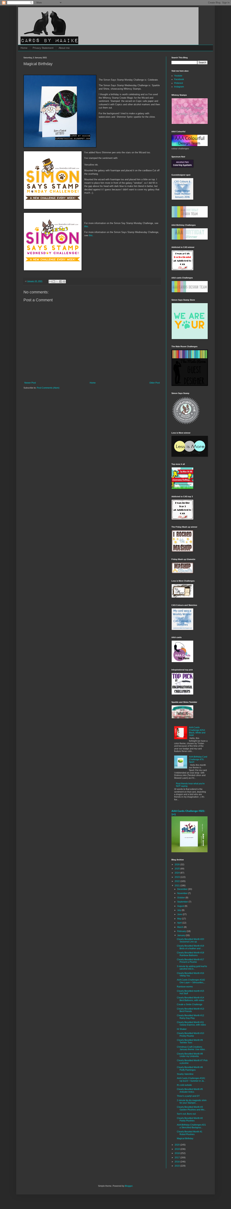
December (182, 889)
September (183, 901)
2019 (177, 1149)
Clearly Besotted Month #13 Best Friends (190, 1010)
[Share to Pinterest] (64, 281)
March (180, 927)
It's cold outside (184, 1085)
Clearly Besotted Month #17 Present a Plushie (190, 960)
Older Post (154, 383)
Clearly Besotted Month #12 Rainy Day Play (190, 1016)
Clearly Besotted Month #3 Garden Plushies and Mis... (191, 1108)
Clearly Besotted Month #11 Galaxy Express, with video (191, 1023)
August (181, 906)
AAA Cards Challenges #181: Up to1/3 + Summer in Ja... (191, 1079)
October (181, 897)
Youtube (178, 75)
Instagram (179, 86)
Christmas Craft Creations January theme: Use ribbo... (191, 1048)
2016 (177, 1161)
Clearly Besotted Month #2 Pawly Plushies (190, 1119)
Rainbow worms (185, 986)
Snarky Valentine (185, 1074)
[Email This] (50, 281)
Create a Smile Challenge (189, 1004)
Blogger (128, 1186)
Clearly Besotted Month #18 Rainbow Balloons (190, 953)
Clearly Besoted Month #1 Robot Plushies (189, 1132)
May (179, 918)
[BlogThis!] (54, 281)
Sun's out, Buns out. (186, 1114)
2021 (177, 885)
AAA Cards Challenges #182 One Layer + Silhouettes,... (191, 981)
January (181, 935)
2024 (177, 873)
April (179, 923)
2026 (177, 864)
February (182, 931)
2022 (177, 881)
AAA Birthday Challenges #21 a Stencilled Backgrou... (191, 1126)
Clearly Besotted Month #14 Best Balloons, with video (190, 998)
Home (24, 47)
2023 (177, 877)
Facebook (179, 79)
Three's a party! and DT (188, 1096)
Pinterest (178, 83)
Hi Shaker (182, 1029)
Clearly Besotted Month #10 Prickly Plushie (190, 1034)
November (182, 893)
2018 (177, 1153)
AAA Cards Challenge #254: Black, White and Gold (197, 731)
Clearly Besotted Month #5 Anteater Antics (190, 1090)
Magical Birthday (185, 1138)
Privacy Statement (43, 47)
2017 (177, 1157)
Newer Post (30, 383)
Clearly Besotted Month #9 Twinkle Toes (190, 1041)
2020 (177, 1145)
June (180, 914)
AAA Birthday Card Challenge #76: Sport (198, 759)
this (86, 226)
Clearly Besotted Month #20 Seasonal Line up (190, 940)
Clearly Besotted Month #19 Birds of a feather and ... (190, 947)
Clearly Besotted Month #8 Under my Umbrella (190, 1055)
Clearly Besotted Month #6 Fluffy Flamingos (190, 1068)
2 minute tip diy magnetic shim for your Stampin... (191, 1101)
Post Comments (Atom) (48, 388)
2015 (177, 1166)
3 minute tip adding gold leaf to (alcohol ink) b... (192, 967)
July (179, 910)
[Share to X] (57, 281)
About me (64, 47)
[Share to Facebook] (60, 281)
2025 (177, 868)
